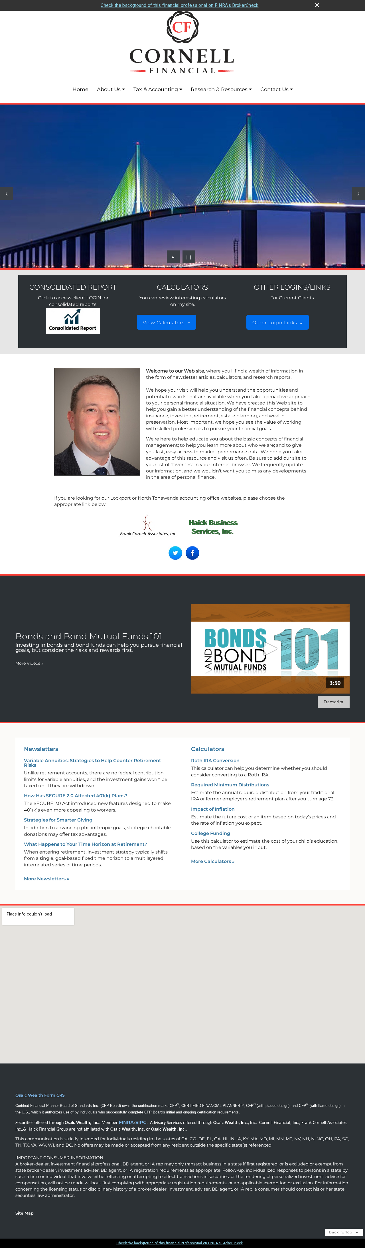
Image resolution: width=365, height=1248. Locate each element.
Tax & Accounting (155, 89)
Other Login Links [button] (274, 322)
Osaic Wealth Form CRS (40, 1095)
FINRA (126, 1122)
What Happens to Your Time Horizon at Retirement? (85, 844)
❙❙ (189, 256)
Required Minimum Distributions (230, 785)
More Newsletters (46, 879)
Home (80, 89)
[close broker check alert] (317, 5)
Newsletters (41, 749)
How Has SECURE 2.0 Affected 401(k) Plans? (75, 795)
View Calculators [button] (163, 322)
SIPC (141, 1122)
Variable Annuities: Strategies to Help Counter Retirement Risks (92, 763)
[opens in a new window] (73, 332)
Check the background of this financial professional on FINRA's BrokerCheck (179, 5)
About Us (109, 89)
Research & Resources (219, 89)
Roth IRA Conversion (215, 760)
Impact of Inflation (213, 809)
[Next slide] (358, 193)
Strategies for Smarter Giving (58, 820)
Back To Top (341, 1232)
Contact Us (274, 89)
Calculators (207, 749)
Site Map (24, 1213)
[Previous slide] (6, 193)
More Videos (29, 663)
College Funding (210, 833)
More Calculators (213, 861)
